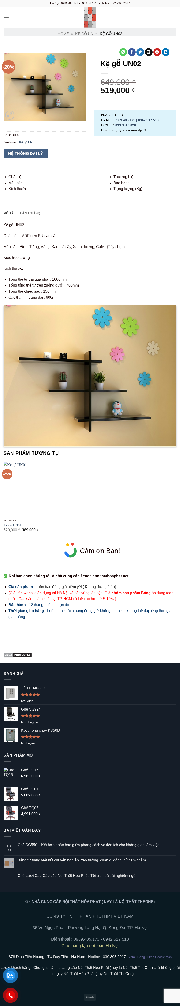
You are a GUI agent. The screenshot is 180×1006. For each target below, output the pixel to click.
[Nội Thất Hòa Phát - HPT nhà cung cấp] (90, 17)
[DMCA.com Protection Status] (18, 655)
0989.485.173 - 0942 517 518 (101, 939)
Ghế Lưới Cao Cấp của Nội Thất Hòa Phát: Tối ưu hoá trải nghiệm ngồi (77, 876)
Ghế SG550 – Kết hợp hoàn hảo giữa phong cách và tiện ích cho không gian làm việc (88, 845)
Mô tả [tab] (9, 213)
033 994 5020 (125, 125)
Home (63, 34)
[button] (6, 17)
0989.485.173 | (126, 120)
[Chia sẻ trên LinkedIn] (165, 52)
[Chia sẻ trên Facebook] (132, 52)
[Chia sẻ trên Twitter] (140, 52)
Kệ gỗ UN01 (13, 525)
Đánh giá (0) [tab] (30, 213)
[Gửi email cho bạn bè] (149, 52)
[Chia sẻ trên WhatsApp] (123, 52)
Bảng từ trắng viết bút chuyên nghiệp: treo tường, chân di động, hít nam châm (82, 860)
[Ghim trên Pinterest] (157, 52)
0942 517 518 (148, 120)
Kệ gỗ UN (84, 34)
